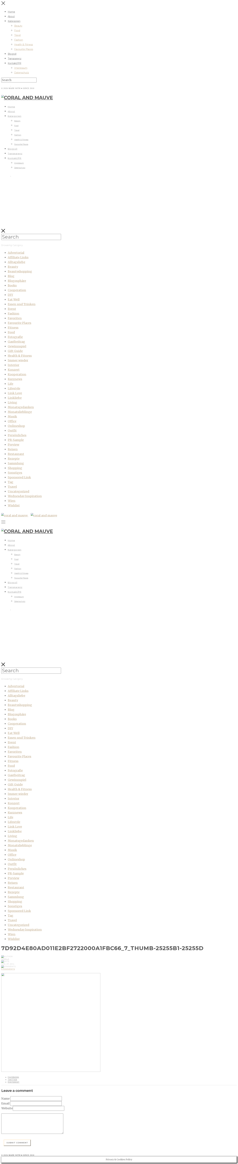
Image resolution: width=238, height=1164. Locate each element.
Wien (11, 501)
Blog (11, 276)
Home (11, 11)
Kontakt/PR (14, 63)
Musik (12, 416)
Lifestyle (14, 388)
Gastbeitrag (16, 341)
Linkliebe (15, 398)
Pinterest (13, 1082)
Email (5, 1103)
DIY (10, 295)
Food (17, 30)
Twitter (12, 1079)
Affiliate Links (18, 257)
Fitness (13, 327)
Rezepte (14, 458)
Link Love (15, 393)
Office (12, 421)
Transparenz (14, 58)
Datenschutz (21, 72)
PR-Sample (16, 440)
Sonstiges (15, 473)
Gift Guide (15, 351)
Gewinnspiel (17, 346)
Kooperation (17, 374)
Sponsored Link (19, 477)
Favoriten (15, 318)
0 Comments (8, 969)
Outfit (12, 430)
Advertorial (16, 253)
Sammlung (16, 463)
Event (12, 309)
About (11, 16)
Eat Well (14, 299)
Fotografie (15, 337)
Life (10, 384)
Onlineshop (16, 426)
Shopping (15, 468)
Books (12, 285)
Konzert (14, 370)
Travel (17, 35)
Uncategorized (18, 491)
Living (12, 402)
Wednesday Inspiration (25, 496)
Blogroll (12, 53)
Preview (13, 444)
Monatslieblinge (20, 412)
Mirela (5, 959)
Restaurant (16, 454)
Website (7, 1108)
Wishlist (14, 505)
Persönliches (17, 435)
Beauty (18, 25)
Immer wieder (18, 360)
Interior (13, 365)
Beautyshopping (20, 271)
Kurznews (15, 379)
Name (5, 1098)
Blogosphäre (17, 281)
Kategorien (14, 21)
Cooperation (17, 290)
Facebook (13, 1077)
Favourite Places (23, 49)
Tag (10, 482)
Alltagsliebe (16, 262)
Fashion (18, 39)
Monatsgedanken (21, 407)
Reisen (13, 449)
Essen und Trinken (21, 304)
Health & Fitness (23, 44)
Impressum (20, 67)
